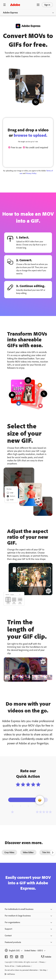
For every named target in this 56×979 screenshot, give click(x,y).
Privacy (42, 962)
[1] (12, 812)
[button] (38, 4)
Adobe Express (10, 12)
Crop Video (9, 852)
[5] (43, 812)
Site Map (43, 970)
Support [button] (8, 928)
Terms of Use (9, 966)
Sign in (47, 4)
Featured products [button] (13, 942)
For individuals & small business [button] (19, 909)
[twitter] (16, 956)
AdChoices (11, 974)
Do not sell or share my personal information (21, 970)
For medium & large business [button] (18, 915)
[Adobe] (15, 4)
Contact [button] (8, 935)
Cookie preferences (23, 966)
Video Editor (28, 852)
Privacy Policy (31, 173)
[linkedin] (21, 956)
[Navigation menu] (4, 4)
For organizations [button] (12, 922)
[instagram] (11, 956)
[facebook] (6, 956)
